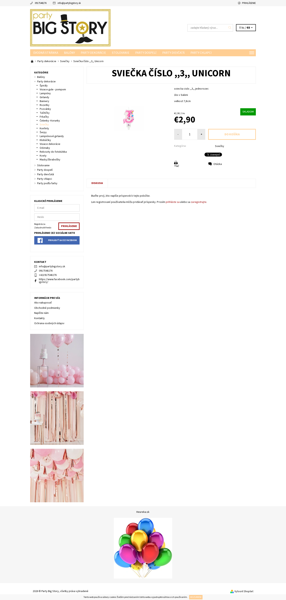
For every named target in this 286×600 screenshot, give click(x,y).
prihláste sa (173, 202)
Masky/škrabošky (50, 160)
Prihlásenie (249, 3)
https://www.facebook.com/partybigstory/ (59, 280)
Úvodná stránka (45, 53)
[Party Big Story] (70, 28)
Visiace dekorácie (50, 144)
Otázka (217, 164)
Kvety (43, 156)
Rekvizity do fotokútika (53, 152)
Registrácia (39, 224)
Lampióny (45, 93)
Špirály (44, 86)
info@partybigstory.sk (69, 3)
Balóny (69, 53)
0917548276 (40, 3)
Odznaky (45, 148)
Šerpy (43, 132)
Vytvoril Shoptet (243, 591)
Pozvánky (45, 109)
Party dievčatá (173, 53)
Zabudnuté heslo (42, 227)
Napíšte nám (41, 313)
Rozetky (44, 105)
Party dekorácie (93, 53)
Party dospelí (145, 53)
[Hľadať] (230, 28)
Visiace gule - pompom (53, 89)
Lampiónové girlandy (52, 136)
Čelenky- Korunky (50, 121)
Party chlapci (201, 53)
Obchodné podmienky (47, 308)
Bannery (44, 101)
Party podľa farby (47, 183)
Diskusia (97, 183)
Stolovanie (120, 53)
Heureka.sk (142, 512)
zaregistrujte (198, 202)
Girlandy (44, 97)
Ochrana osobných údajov (49, 323)
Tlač (176, 166)
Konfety (44, 128)
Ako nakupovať (43, 303)
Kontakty (39, 318)
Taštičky (45, 113)
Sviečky (219, 146)
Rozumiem (195, 597)
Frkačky (44, 117)
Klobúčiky (45, 140)
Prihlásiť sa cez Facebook (62, 240)
